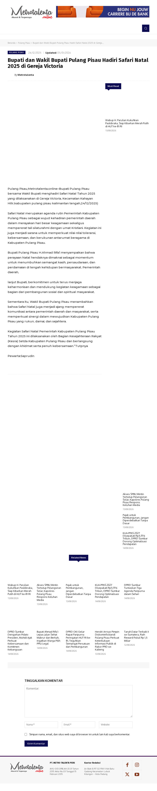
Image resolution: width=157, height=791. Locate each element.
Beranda (12, 43)
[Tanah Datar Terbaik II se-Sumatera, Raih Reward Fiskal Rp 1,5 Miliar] (136, 619)
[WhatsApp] (136, 74)
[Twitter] (119, 74)
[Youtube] (137, 775)
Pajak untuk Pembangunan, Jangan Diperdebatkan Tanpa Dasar (136, 519)
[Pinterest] (127, 74)
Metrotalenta (26, 74)
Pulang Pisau (24, 43)
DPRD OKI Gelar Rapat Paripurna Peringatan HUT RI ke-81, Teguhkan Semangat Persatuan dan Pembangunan (78, 639)
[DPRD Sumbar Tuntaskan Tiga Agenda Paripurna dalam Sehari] (136, 572)
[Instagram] (137, 765)
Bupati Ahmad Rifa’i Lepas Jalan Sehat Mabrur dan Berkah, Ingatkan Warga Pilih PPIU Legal (48, 637)
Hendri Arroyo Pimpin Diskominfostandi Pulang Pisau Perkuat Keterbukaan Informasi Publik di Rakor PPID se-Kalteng (107, 640)
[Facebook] (110, 74)
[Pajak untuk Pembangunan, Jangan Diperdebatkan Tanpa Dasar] (113, 520)
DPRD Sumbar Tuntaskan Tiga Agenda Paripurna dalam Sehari (134, 589)
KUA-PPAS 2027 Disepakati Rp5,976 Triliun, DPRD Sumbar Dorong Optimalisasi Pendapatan (135, 538)
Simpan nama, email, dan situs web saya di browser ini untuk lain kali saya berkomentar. (79, 734)
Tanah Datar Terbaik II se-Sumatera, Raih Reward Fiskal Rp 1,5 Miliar (136, 636)
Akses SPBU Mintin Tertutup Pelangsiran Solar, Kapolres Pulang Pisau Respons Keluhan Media (136, 499)
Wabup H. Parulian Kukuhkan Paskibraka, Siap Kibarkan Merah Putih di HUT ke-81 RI (127, 123)
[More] (145, 74)
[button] (145, 28)
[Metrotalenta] (11, 75)
